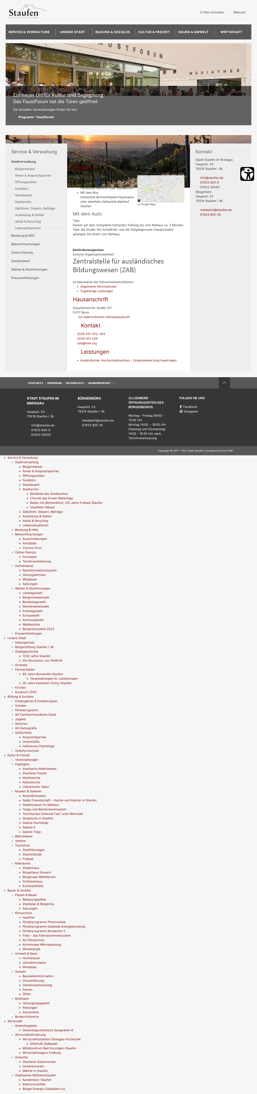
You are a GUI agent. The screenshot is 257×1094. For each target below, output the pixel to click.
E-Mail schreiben (212, 12)
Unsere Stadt (72, 32)
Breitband (22, 998)
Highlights (22, 764)
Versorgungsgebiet (36, 1003)
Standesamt (23, 195)
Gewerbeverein (33, 1066)
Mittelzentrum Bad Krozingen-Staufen (49, 1048)
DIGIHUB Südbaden (44, 1044)
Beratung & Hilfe (22, 235)
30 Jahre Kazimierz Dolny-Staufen (47, 683)
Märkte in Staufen (35, 1071)
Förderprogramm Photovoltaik (44, 922)
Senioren (21, 723)
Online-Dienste (22, 252)
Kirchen (20, 687)
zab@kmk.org (87, 343)
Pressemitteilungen (25, 278)
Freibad (28, 859)
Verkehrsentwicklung (37, 985)
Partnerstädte (25, 669)
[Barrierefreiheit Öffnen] (247, 174)
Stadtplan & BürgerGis (38, 904)
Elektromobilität (34, 1084)
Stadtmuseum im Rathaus (41, 805)
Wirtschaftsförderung (30, 1035)
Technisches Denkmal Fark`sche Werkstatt (53, 814)
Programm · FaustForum (36, 117)
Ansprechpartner (34, 737)
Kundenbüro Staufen (37, 1080)
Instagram (191, 411)
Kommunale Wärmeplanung (42, 944)
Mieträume (22, 863)
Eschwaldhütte (33, 886)
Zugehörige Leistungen (96, 291)
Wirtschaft (232, 32)
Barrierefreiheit (99, 383)
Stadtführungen (34, 850)
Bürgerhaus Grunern (37, 872)
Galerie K (29, 827)
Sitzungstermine (34, 575)
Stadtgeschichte (26, 651)
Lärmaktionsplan (34, 962)
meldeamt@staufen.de (216, 210)
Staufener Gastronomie (39, 1062)
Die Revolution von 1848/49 (42, 660)
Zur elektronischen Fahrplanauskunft (103, 317)
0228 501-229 (87, 338)
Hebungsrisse (24, 642)
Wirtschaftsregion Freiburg (42, 1053)
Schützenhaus (32, 881)
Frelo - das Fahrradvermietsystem (47, 935)
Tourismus (22, 845)
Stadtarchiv (23, 202)
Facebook (190, 407)
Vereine (20, 841)
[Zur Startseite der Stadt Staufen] (27, 12)
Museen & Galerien (28, 791)
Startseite (16, 139)
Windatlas (29, 967)
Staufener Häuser (42, 507)
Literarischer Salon (36, 787)
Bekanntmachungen (25, 244)
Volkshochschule (27, 751)
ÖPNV (27, 994)
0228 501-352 (87, 334)
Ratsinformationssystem (40, 570)
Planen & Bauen (26, 895)
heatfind (28, 917)
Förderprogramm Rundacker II (44, 931)
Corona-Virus (32, 548)
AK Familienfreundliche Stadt (35, 714)
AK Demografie (26, 728)
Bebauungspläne (34, 899)
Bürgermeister (25, 169)
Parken (27, 989)
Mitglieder (30, 579)
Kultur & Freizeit (154, 32)
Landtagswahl (32, 593)
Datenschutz (75, 383)
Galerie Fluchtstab (35, 823)
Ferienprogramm (26, 710)
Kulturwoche (31, 782)
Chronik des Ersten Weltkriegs (51, 498)
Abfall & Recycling (28, 221)
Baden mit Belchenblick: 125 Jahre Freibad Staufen (66, 503)
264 (102, 334)
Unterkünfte (31, 741)
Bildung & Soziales (112, 32)
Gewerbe (21, 1057)
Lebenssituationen (28, 228)
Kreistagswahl (32, 611)
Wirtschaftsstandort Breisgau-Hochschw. (52, 1039)
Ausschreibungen (35, 539)
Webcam (239, 12)
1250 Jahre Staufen (36, 656)
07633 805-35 (210, 214)
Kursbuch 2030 (25, 692)
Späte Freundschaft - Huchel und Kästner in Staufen (60, 800)
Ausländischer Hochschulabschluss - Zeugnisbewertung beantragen (128, 360)
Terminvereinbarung (37, 561)
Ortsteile (21, 665)
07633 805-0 (209, 182)
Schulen (20, 705)
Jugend (20, 719)
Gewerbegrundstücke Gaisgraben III (48, 1030)
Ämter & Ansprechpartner (33, 175)
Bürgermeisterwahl (36, 597)
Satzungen (30, 584)
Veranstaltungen (26, 760)
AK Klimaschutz (34, 940)
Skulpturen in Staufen (38, 818)
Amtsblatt (29, 543)
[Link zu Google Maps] (160, 188)
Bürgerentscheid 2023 (38, 629)
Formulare (30, 557)
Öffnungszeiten (26, 182)
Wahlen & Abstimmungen (29, 269)
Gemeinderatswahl (36, 606)
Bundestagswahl (34, 602)
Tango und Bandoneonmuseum (44, 809)
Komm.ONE (226, 450)
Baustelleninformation (38, 976)
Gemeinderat (20, 261)
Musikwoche (31, 778)
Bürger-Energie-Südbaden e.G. (44, 1089)
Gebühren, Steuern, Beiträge (35, 208)
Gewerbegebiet (26, 1026)
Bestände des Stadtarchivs (49, 494)
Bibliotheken (24, 836)
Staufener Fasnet (35, 773)
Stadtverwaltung (23, 161)
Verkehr (20, 971)
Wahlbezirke (31, 624)
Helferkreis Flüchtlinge (38, 746)
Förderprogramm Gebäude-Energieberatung (54, 926)
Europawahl (31, 615)
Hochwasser (31, 958)
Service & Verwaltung (29, 32)
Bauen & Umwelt (194, 32)
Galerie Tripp (32, 832)
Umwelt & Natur (26, 953)
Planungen (30, 1007)
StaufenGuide (32, 854)
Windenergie (31, 949)
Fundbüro (21, 188)
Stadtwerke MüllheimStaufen (35, 1075)
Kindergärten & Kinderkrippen (36, 701)
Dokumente (31, 1012)
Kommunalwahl (33, 620)
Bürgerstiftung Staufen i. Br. (34, 647)
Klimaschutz (23, 913)
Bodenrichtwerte (27, 1016)
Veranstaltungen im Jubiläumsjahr (54, 678)
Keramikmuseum (34, 796)
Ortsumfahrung (33, 980)
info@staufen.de (211, 178)
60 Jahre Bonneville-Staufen (43, 674)
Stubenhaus (31, 868)
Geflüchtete (23, 732)
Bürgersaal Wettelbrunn (39, 877)
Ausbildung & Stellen (29, 215)
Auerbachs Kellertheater (40, 769)
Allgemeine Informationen (98, 286)
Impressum (54, 383)
